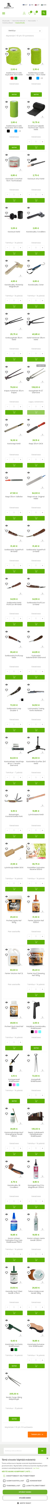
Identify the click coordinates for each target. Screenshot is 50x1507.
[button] (25, 1471)
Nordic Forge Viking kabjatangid (14, 1398)
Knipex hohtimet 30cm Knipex (14, 392)
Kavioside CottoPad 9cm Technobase (14, 179)
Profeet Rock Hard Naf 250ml (14, 1027)
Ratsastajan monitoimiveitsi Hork (14, 815)
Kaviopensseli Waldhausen (14, 1080)
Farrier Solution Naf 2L (14, 973)
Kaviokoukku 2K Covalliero (14, 1186)
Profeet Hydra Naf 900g (13, 921)
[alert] (25, 1481)
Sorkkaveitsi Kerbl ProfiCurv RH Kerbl (14, 603)
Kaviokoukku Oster (36, 285)
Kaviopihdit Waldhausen (36, 1080)
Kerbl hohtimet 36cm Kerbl (36, 339)
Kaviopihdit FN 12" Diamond (36, 392)
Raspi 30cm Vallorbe (14, 496)
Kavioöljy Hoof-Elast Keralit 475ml (14, 1292)
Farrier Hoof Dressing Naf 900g (36, 974)
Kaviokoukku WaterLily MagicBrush (14, 286)
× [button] (47, 1458)
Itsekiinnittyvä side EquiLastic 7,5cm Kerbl (36, 74)
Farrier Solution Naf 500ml (36, 921)
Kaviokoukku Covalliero (36, 231)
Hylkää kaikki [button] (25, 1498)
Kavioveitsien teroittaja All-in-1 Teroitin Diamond (14, 763)
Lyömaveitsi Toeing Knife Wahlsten (36, 709)
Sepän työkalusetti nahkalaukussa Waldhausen (36, 1134)
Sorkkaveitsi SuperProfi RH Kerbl (13, 550)
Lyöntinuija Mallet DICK (13, 867)
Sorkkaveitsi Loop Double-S (14, 709)
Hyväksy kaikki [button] (25, 1492)
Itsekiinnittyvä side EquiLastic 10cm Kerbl (14, 127)
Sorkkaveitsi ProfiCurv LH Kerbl (36, 603)
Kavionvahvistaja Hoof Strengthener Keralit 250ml (14, 1134)
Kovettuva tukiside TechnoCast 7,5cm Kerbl (36, 128)
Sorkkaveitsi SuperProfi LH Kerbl (35, 550)
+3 (42, 78)
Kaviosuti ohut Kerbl (36, 178)
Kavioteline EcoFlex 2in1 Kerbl (36, 762)
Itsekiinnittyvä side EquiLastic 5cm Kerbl (14, 74)
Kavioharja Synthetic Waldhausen (14, 1345)
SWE (44, 5)
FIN (32, 5)
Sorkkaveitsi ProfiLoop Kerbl (14, 656)
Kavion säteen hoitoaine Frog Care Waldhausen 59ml (14, 1240)
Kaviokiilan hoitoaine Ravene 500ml (36, 868)
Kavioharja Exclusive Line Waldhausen (36, 1345)
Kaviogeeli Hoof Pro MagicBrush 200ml (36, 1186)
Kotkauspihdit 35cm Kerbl (14, 339)
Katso (14, 94)
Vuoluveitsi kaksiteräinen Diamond (36, 656)
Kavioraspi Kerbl (14, 443)
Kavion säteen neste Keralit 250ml (36, 1239)
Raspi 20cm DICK (36, 443)
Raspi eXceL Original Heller (36, 497)
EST (26, 5)
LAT (38, 5)
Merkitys (25, 30)
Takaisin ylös (37, 1434)
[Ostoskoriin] (36, 147)
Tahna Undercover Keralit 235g (36, 1292)
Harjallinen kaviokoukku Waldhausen (36, 1027)
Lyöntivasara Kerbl (36, 814)
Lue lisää (36, 1468)
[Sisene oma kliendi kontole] (24, 12)
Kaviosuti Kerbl (14, 231)
